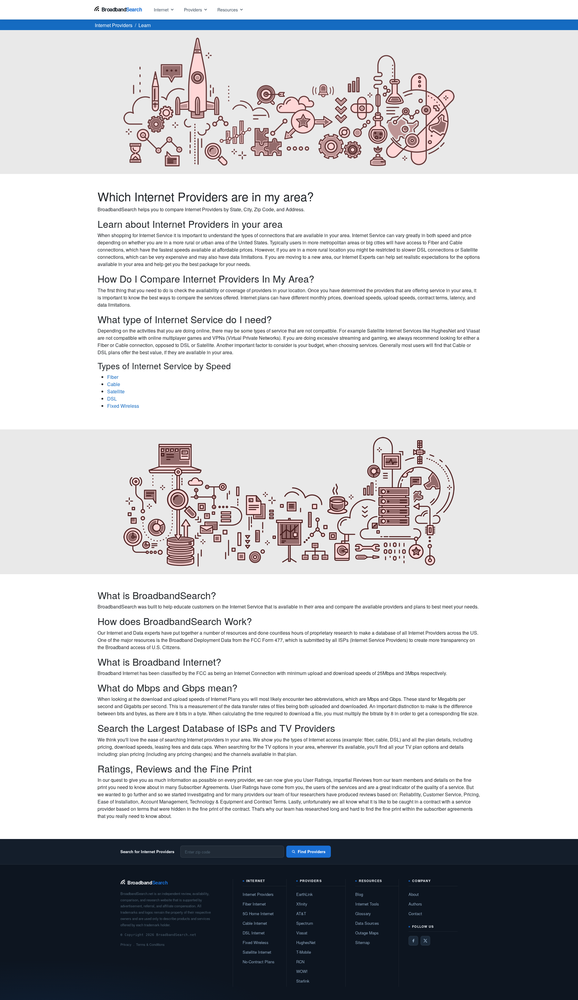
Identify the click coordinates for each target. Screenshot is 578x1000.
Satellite (116, 391)
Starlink (302, 981)
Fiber (112, 376)
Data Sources (367, 923)
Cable (113, 384)
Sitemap (362, 942)
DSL (112, 398)
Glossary (363, 913)
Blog (359, 894)
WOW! (302, 971)
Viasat (301, 933)
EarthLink (304, 894)
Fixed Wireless (123, 405)
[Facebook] (413, 941)
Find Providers (311, 851)
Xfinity (301, 904)
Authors (415, 904)
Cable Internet (255, 923)
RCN (300, 961)
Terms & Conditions (150, 944)
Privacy (126, 944)
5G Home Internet (258, 913)
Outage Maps (367, 933)
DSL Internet (254, 933)
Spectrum (304, 923)
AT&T (301, 913)
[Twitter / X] (425, 941)
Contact (415, 913)
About (414, 894)
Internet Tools (367, 904)
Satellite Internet (257, 952)
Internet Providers (258, 894)
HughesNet (305, 942)
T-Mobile (303, 952)
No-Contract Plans (259, 961)
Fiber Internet (254, 904)
